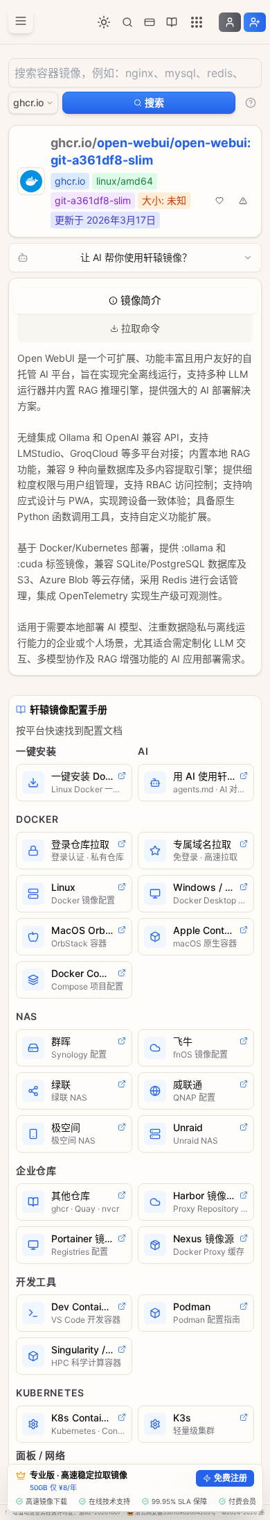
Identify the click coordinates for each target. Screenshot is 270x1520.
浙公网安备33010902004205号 (175, 1512)
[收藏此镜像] (219, 201)
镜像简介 (140, 300)
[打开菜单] (20, 20)
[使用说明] (251, 103)
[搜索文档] (127, 22)
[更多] (196, 22)
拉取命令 (140, 328)
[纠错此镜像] (243, 201)
